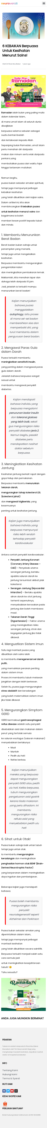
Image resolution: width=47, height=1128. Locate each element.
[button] (44, 3)
